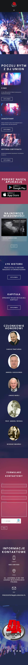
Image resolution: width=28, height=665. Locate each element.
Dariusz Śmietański (14, 349)
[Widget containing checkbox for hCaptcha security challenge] (11, 520)
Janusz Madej (14, 395)
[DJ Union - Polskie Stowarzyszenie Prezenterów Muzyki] (14, 4)
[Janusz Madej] (14, 384)
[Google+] (10, 651)
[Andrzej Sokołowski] (14, 361)
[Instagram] (14, 651)
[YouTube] (20, 651)
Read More (14, 227)
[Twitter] (17, 651)
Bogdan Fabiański (14, 444)
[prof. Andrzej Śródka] (14, 408)
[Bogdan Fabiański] (14, 433)
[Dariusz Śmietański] (14, 338)
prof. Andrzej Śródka (14, 421)
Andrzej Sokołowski (14, 372)
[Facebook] (7, 651)
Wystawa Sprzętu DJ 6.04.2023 (12, 238)
